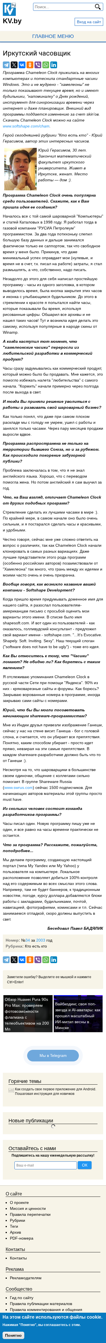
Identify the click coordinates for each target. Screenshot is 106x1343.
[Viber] (37, 64)
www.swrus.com (18, 787)
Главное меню (53, 36)
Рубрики (17, 1220)
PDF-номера (21, 1238)
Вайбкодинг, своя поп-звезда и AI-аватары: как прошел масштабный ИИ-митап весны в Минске (77, 1016)
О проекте (19, 1202)
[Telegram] (6, 64)
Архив (15, 1232)
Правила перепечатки (30, 1214)
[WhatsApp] (45, 64)
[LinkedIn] (53, 64)
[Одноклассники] (30, 64)
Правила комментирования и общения (46, 1309)
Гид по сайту (21, 1297)
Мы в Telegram (53, 1055)
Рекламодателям (26, 1278)
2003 (40, 940)
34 (27, 940)
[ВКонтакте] (22, 64)
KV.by (12, 21)
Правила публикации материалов (41, 1303)
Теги (14, 1226)
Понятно (13, 1335)
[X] (14, 64)
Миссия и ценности (28, 1208)
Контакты (18, 1258)
